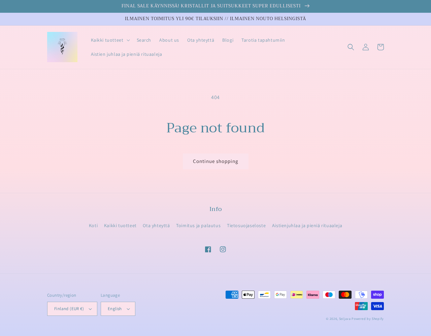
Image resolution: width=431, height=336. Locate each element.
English (115, 308)
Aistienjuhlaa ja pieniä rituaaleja (307, 225)
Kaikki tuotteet (120, 225)
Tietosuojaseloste (246, 225)
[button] (110, 40)
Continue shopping (215, 161)
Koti (93, 225)
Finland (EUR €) (69, 308)
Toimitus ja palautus (198, 225)
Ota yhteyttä (156, 225)
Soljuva (345, 319)
